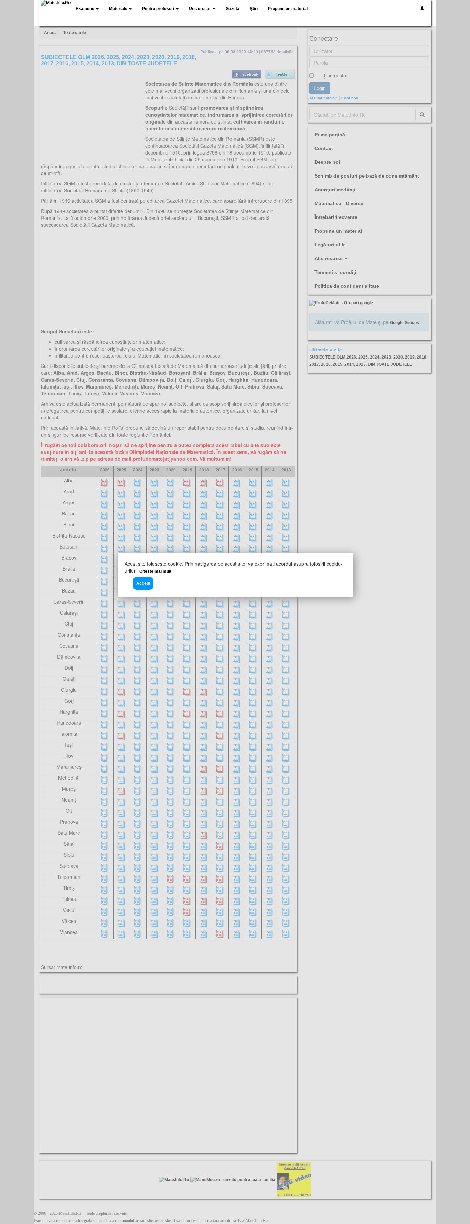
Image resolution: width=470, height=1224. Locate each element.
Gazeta (232, 8)
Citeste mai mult (155, 571)
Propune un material (288, 8)
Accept (143, 583)
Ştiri (254, 8)
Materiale (118, 8)
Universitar (200, 8)
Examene (85, 8)
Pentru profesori (158, 8)
